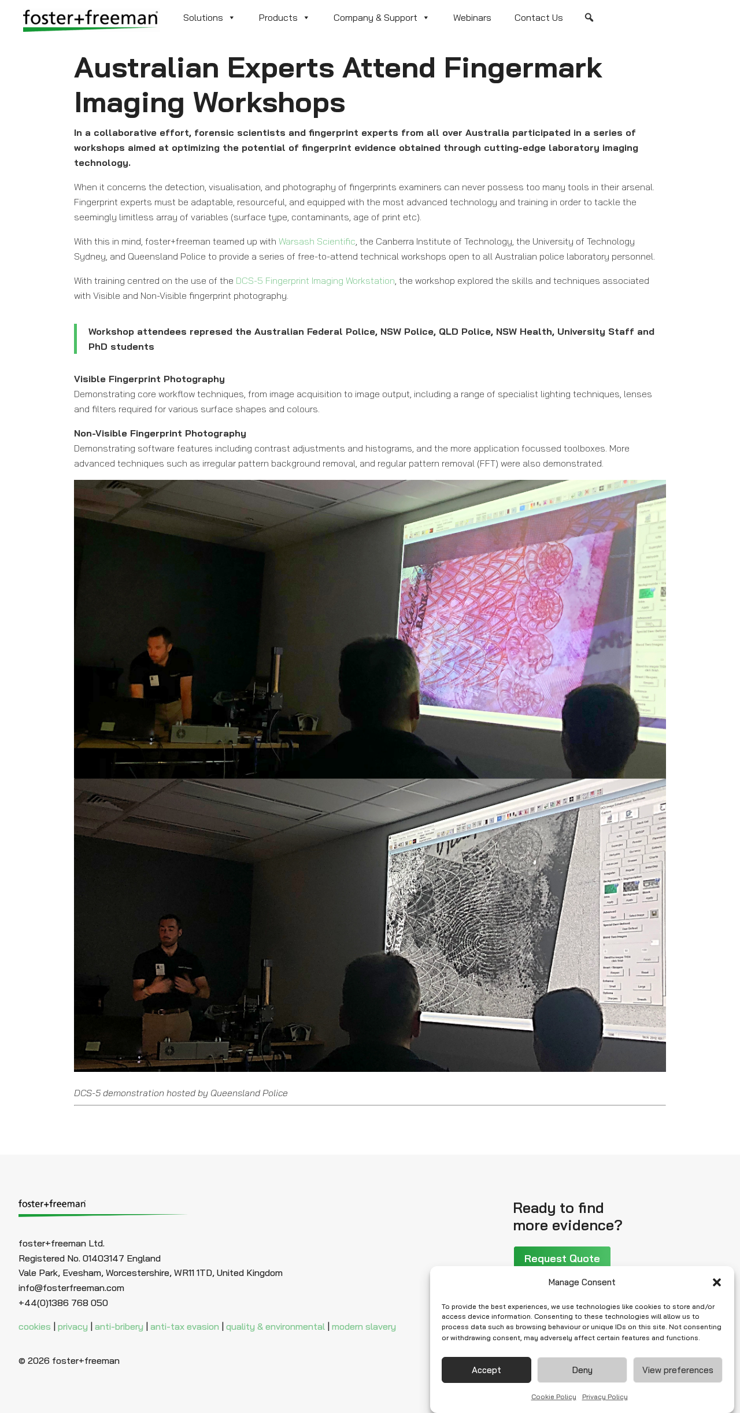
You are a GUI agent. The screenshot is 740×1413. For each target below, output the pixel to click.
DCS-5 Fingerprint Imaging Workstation (315, 280)
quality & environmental (275, 1326)
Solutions (203, 17)
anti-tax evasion (184, 1326)
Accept (486, 1369)
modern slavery (364, 1326)
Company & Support (375, 17)
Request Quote (562, 1258)
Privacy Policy (605, 1396)
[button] (717, 1282)
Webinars (472, 17)
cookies (34, 1326)
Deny (582, 1369)
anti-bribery (119, 1326)
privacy (73, 1326)
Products (278, 17)
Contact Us (539, 17)
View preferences (677, 1369)
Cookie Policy (553, 1396)
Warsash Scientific (317, 241)
